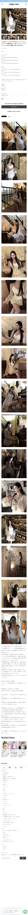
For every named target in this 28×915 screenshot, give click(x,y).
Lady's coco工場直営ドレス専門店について (11, 830)
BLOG (4, 832)
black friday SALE (7, 824)
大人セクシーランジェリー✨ (8, 793)
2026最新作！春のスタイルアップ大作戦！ (11, 816)
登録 (23, 858)
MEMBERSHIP (6, 835)
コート (4, 810)
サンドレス (5, 801)
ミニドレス (5, 782)
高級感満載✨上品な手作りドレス (9, 814)
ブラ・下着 (5, 795)
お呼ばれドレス (6, 799)
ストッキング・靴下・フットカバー (10, 818)
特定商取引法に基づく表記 (8, 841)
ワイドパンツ (5, 803)
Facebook (5, 847)
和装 (4, 809)
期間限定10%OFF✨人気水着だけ (9, 778)
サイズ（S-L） (4, 93)
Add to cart (14, 106)
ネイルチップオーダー (7, 820)
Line (4, 849)
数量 (2, 98)
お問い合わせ (5, 837)
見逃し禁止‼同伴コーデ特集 (8, 822)
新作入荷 (4, 774)
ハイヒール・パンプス (7, 805)
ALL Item (5, 826)
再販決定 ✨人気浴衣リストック (9, 776)
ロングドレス (5, 786)
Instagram (5, 846)
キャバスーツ (5, 812)
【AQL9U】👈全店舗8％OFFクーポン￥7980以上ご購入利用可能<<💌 (14, 1)
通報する (9, 116)
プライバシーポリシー (7, 839)
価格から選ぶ (5, 780)
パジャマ (4, 791)
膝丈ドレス (5, 784)
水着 (4, 790)
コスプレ (4, 797)
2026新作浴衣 (6, 772)
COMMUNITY (5, 834)
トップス (4, 788)
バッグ (4, 807)
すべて (4, 767)
